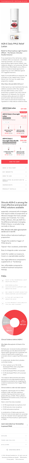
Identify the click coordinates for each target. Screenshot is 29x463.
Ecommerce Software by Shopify (10, 457)
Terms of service (19, 459)
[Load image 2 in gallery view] (17, 37)
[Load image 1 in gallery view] (12, 37)
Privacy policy (10, 459)
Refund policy (23, 457)
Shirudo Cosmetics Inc (11, 455)
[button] (15, 109)
